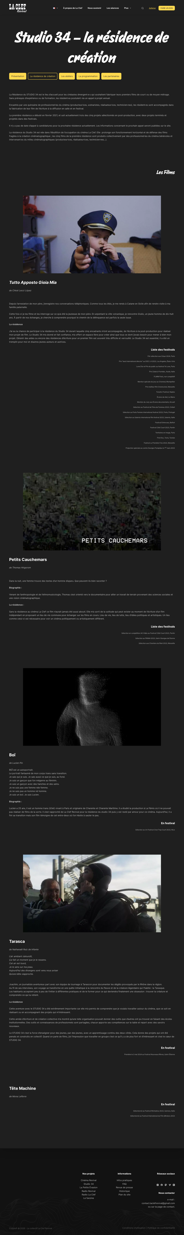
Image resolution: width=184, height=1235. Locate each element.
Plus (126, 8)
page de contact (165, 1206)
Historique (124, 1191)
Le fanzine (88, 1198)
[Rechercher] (143, 8)
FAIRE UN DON (167, 8)
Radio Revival (89, 1191)
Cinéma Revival (88, 1180)
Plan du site (124, 1194)
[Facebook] (162, 1185)
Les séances (113, 8)
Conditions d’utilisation (133, 1228)
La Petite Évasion (88, 1187)
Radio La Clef (89, 1194)
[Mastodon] (166, 1185)
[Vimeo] (170, 1185)
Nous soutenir (94, 8)
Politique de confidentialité (161, 1228)
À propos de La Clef (72, 8)
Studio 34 (89, 1184)
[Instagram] (158, 1185)
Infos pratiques (124, 1180)
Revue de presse (124, 1187)
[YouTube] (174, 1185)
